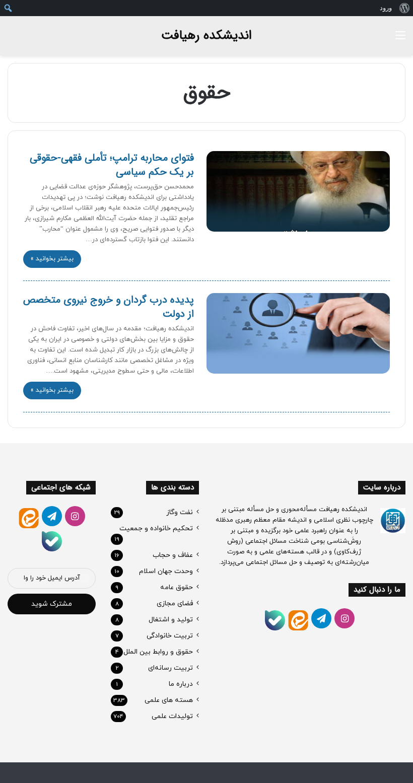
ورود (386, 8)
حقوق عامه (176, 587)
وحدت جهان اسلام (166, 571)
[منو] (400, 39)
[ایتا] (298, 620)
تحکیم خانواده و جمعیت (156, 528)
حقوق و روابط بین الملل (158, 652)
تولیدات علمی (172, 716)
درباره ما (181, 684)
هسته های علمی (169, 700)
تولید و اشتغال (171, 619)
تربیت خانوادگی (170, 635)
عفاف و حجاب (173, 555)
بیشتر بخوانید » (52, 258)
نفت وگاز (179, 512)
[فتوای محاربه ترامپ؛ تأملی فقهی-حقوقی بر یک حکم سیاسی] (298, 191)
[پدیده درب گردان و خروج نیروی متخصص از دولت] (298, 333)
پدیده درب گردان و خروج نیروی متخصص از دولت (108, 307)
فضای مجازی (175, 603)
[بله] (275, 620)
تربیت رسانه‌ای (170, 668)
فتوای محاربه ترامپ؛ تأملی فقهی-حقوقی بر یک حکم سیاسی (112, 165)
